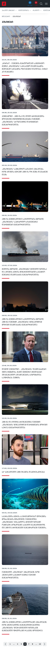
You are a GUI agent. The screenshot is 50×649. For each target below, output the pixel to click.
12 (40, 644)
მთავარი (6, 16)
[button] (9, 10)
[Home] (4, 4)
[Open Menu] (46, 4)
